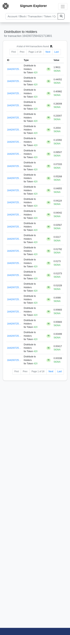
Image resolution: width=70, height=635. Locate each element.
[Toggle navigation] (62, 6)
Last (56, 52)
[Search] (61, 16)
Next (48, 52)
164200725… (14, 69)
